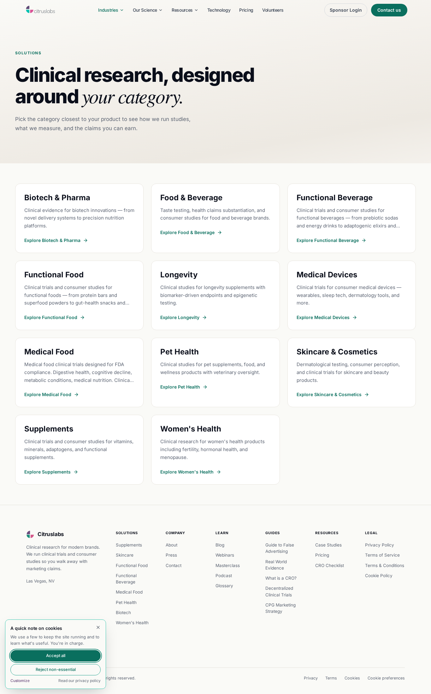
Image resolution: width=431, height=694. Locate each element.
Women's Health (132, 622)
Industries (108, 10)
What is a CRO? (281, 578)
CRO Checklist (329, 565)
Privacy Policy (379, 544)
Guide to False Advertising (279, 548)
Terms (331, 678)
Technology (219, 10)
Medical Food (129, 591)
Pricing (246, 10)
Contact (173, 565)
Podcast (224, 575)
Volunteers (273, 10)
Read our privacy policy (79, 680)
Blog (220, 544)
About (171, 544)
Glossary (224, 585)
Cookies (352, 678)
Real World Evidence (276, 564)
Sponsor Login (346, 10)
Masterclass (228, 565)
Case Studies (328, 544)
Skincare (124, 555)
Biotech (123, 612)
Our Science (145, 10)
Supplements (129, 544)
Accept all (55, 655)
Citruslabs (51, 534)
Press (171, 555)
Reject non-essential (56, 669)
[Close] (98, 627)
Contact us (389, 10)
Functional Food (132, 565)
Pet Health (126, 602)
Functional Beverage (126, 578)
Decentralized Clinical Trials (279, 591)
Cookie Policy (379, 575)
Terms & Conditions (384, 565)
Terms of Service (382, 555)
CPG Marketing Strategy (280, 608)
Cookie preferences (386, 678)
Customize (20, 680)
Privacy (311, 678)
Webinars (225, 555)
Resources (182, 10)
